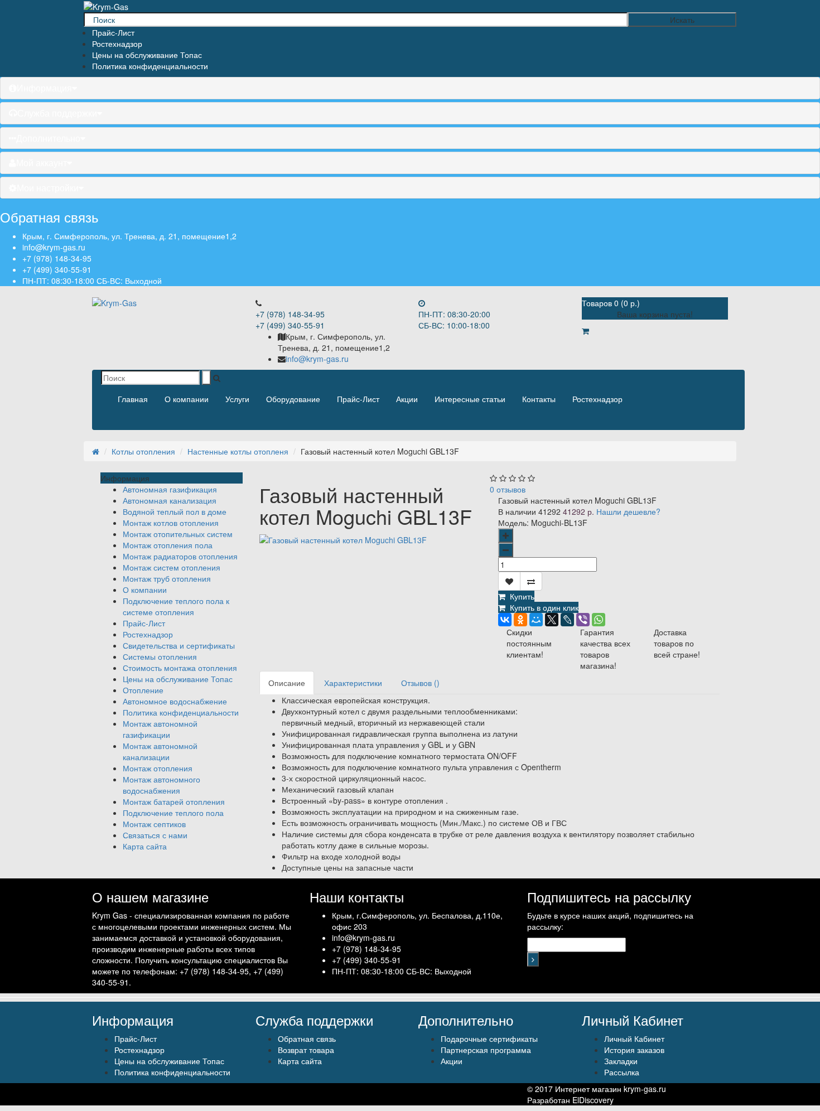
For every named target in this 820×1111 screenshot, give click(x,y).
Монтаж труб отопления (167, 578)
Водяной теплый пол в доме (174, 511)
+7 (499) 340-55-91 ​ (58, 269)
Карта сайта (145, 846)
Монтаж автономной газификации (160, 729)
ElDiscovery (593, 1099)
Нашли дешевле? (628, 511)
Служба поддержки (57, 113)
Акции (407, 398)
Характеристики (353, 682)
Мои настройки (48, 187)
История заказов (634, 1049)
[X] (551, 619)
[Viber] (583, 619)
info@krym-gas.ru (53, 247)
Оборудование (293, 398)
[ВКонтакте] (505, 619)
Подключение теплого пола (173, 812)
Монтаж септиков (154, 823)
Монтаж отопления (157, 768)
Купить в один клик (541, 607)
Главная (133, 398)
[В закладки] (509, 581)
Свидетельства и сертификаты (179, 645)
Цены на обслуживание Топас (147, 54)
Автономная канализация (169, 500)
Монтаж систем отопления (171, 567)
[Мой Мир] (536, 619)
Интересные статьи (470, 398)
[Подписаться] (533, 959)
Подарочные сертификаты (489, 1038)
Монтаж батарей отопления (174, 801)
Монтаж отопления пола (168, 544)
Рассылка (621, 1072)
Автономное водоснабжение (175, 701)
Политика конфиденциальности (150, 65)
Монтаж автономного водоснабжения (161, 785)
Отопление (143, 689)
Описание (286, 682)
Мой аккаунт (41, 162)
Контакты (539, 398)
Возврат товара (306, 1049)
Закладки (621, 1060)
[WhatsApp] (598, 619)
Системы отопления (160, 656)
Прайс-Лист (113, 32)
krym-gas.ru (645, 1088)
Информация (44, 87)
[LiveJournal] (567, 619)
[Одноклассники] (520, 619)
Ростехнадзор (117, 43)
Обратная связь (307, 1038)
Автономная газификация (170, 489)
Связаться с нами (155, 835)
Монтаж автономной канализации (160, 751)
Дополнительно (48, 138)
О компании (187, 398)
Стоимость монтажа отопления (180, 667)
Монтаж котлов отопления (171, 522)
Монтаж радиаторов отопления (180, 556)
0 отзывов (507, 489)
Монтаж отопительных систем (178, 533)
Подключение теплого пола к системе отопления (176, 606)
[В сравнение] (531, 581)
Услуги (237, 398)
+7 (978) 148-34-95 (56, 258)
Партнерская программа (486, 1049)
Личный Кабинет (634, 1038)
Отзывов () (420, 682)
